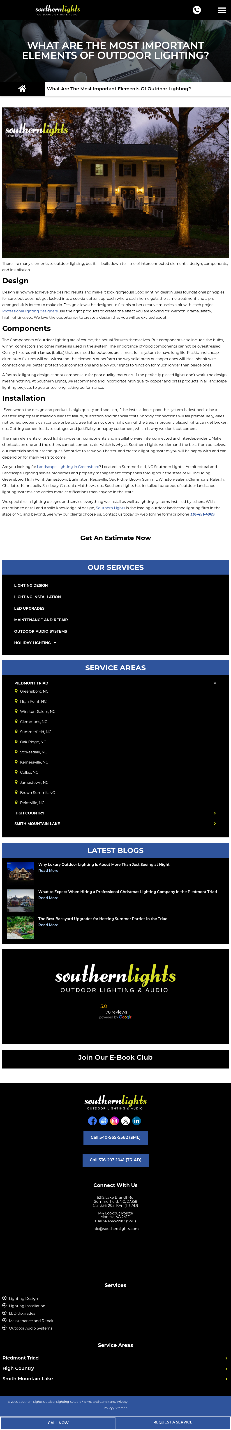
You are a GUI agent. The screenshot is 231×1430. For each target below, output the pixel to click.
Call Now (58, 1423)
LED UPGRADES (29, 608)
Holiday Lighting (32, 643)
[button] (222, 10)
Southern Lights (110, 508)
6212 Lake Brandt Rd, (115, 1197)
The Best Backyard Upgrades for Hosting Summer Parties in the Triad (103, 919)
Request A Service (172, 1422)
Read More (48, 871)
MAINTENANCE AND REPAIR (41, 620)
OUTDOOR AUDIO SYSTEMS (40, 631)
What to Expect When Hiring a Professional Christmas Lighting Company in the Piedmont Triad (127, 892)
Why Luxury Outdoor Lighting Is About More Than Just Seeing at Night (104, 865)
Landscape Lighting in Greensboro (68, 467)
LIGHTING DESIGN (31, 585)
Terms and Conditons (99, 1401)
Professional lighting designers (30, 311)
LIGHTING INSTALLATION (37, 597)
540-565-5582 (114, 1221)
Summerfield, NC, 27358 (115, 1201)
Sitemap (121, 1408)
